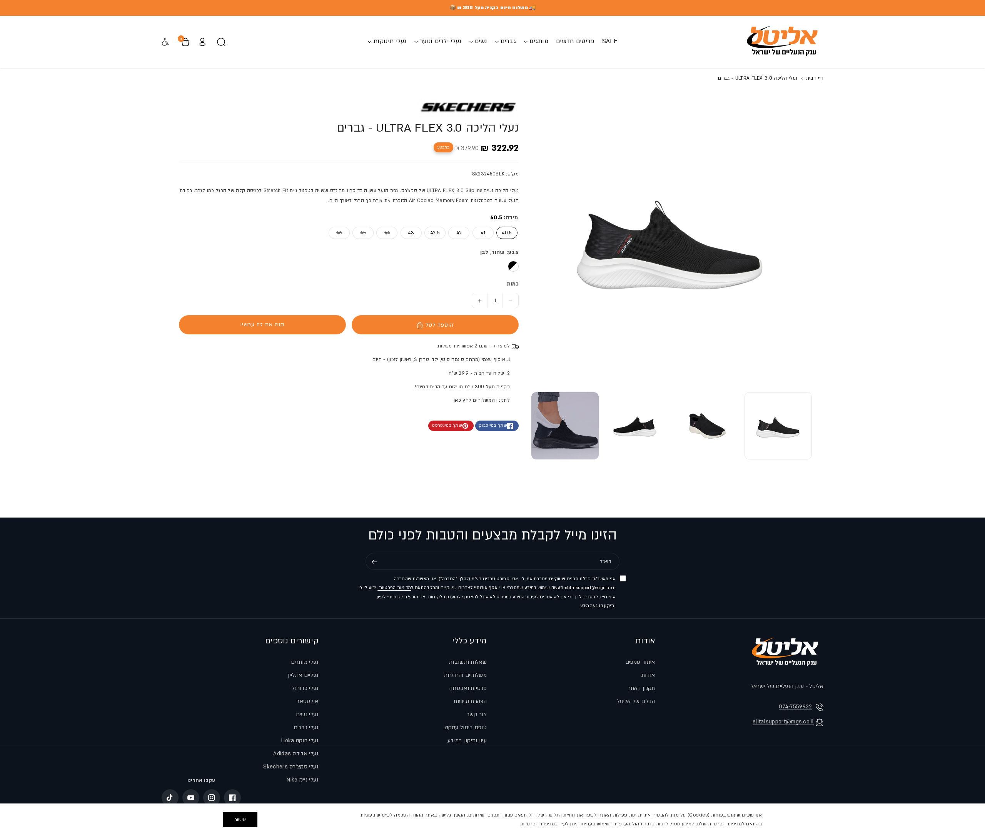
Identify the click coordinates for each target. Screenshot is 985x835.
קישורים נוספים (292, 640)
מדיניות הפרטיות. (394, 588)
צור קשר (477, 714)
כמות (513, 284)
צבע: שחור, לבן (499, 252)
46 (335, 232)
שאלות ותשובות (468, 662)
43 (411, 233)
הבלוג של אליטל (636, 701)
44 (383, 232)
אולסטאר (307, 701)
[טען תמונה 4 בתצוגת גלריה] (565, 425)
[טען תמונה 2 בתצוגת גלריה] (707, 425)
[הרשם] (374, 561)
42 (459, 233)
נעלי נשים (307, 714)
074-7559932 (795, 706)
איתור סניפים (640, 662)
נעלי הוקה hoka (299, 740)
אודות (645, 640)
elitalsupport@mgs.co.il (783, 721)
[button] (536, 41)
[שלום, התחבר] (202, 41)
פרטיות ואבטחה (468, 688)
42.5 (435, 233)
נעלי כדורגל (305, 688)
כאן (457, 400)
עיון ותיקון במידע (467, 740)
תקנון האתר (641, 688)
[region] (492, 819)
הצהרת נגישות (470, 701)
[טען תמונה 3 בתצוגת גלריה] (636, 425)
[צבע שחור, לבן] (513, 266)
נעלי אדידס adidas (295, 753)
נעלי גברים (306, 727)
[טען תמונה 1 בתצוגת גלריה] (778, 425)
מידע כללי (469, 640)
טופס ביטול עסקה (466, 727)
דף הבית (814, 78)
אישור (240, 820)
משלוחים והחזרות (465, 675)
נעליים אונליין (303, 675)
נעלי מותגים (304, 662)
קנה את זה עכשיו (262, 325)
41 (483, 233)
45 (359, 232)
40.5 (507, 233)
